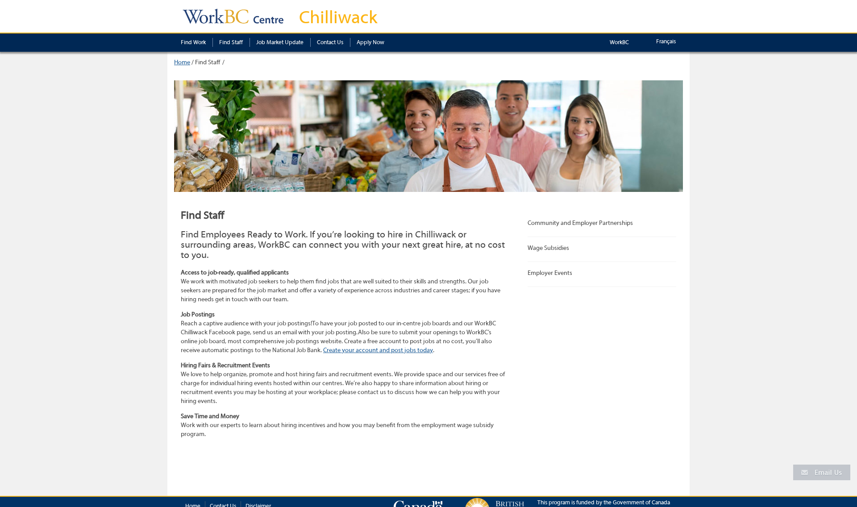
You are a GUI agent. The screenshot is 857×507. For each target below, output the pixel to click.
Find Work (193, 42)
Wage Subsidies (548, 248)
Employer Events (550, 273)
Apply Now (370, 42)
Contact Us (330, 42)
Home (182, 62)
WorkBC (619, 42)
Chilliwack (338, 17)
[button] (821, 472)
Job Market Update (280, 42)
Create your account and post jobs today (378, 350)
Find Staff (231, 42)
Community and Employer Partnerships (580, 223)
